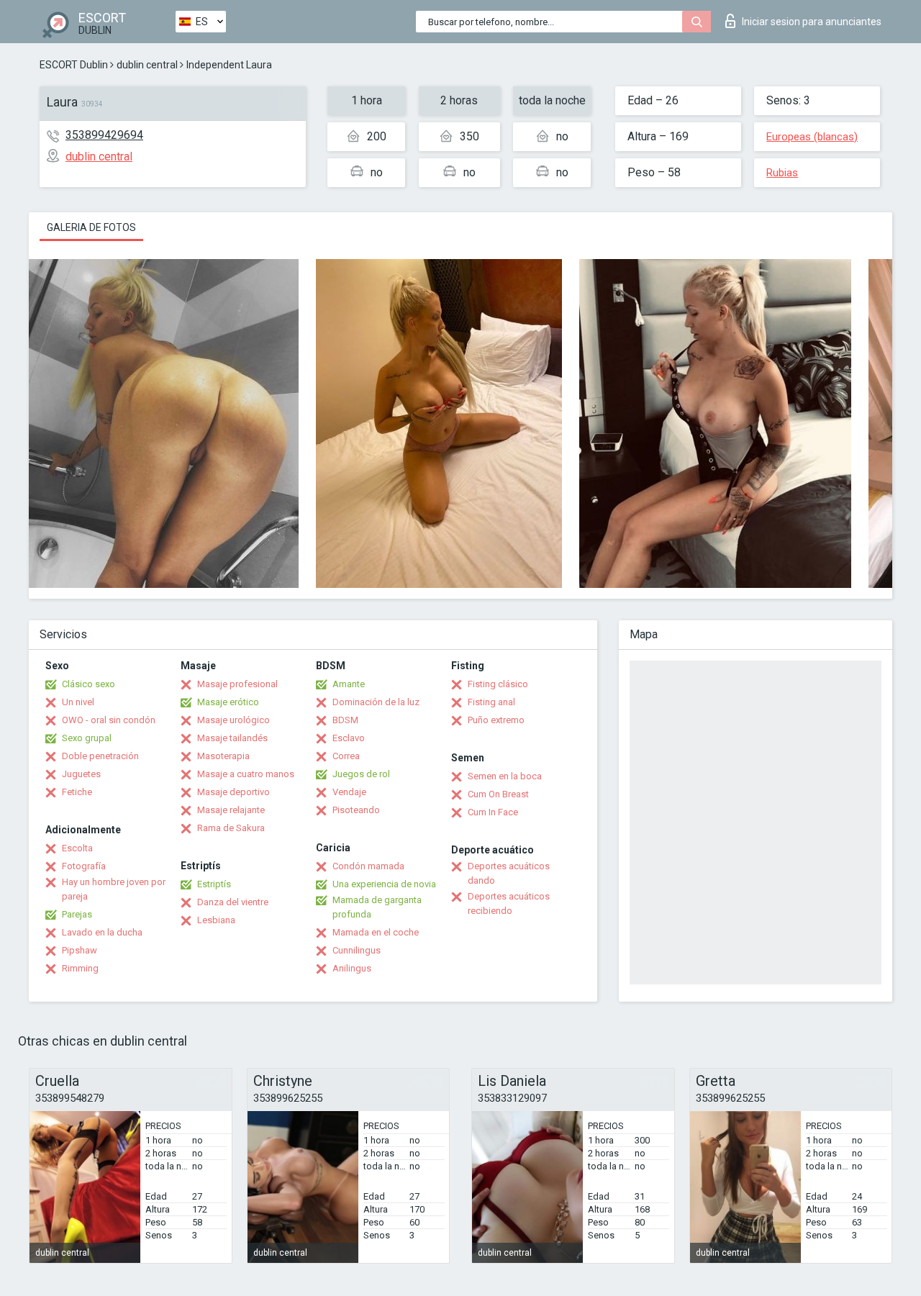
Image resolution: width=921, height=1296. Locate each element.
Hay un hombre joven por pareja (113, 889)
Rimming (80, 968)
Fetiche (77, 792)
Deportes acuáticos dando (509, 873)
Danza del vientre (232, 902)
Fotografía (84, 866)
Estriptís (214, 884)
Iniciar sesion (811, 21)
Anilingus (351, 968)
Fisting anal (491, 702)
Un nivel (78, 702)
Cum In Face (493, 812)
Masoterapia (223, 756)
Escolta (77, 848)
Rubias (782, 172)
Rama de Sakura (231, 828)
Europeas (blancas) (812, 136)
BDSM (345, 720)
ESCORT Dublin (74, 65)
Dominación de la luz (375, 702)
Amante (348, 684)
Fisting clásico (498, 684)
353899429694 (104, 135)
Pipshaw (79, 950)
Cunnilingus (356, 950)
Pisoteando (356, 810)
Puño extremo (496, 720)
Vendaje (349, 792)
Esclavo (348, 738)
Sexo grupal (87, 738)
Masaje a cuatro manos (245, 774)
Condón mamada (368, 866)
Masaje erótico (228, 702)
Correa (346, 756)
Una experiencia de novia (384, 884)
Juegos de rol (361, 774)
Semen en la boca (505, 776)
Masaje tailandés (232, 738)
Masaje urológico (233, 720)
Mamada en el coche (375, 932)
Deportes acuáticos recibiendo (509, 903)
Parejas (77, 914)
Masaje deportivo (233, 792)
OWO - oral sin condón (108, 720)
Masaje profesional (237, 684)
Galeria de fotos (91, 227)
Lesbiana (216, 920)
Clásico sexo (88, 684)
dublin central (147, 65)
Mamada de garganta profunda (377, 907)
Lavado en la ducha (102, 932)
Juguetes (81, 774)
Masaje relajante (231, 810)
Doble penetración (100, 756)
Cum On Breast (498, 794)
